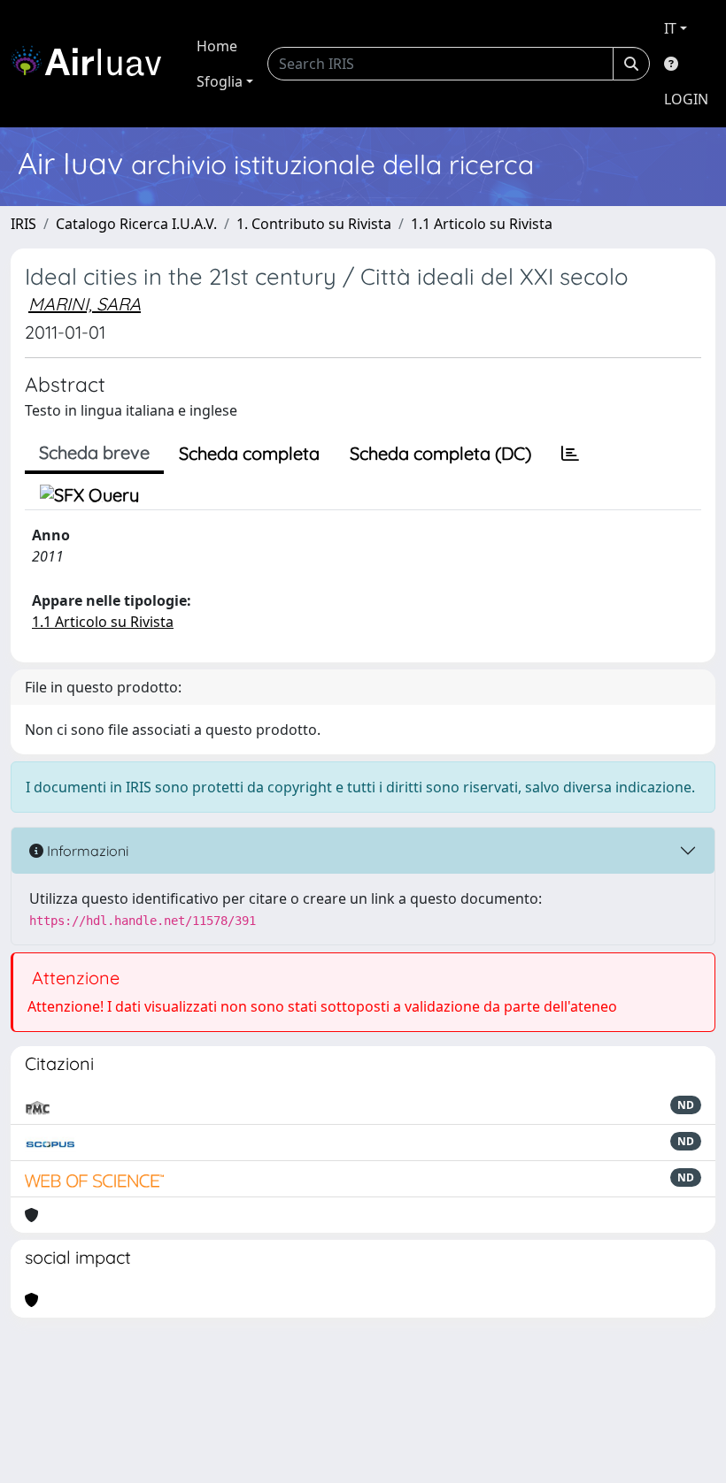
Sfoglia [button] (220, 81)
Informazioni (85, 851)
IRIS (23, 223)
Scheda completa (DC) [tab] (440, 453)
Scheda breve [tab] (94, 452)
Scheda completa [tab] (249, 453)
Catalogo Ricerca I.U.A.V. (136, 223)
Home (217, 46)
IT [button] (670, 28)
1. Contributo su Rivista (313, 223)
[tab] (570, 453)
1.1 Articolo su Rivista (481, 223)
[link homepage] (93, 64)
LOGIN (686, 99)
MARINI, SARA (84, 304)
